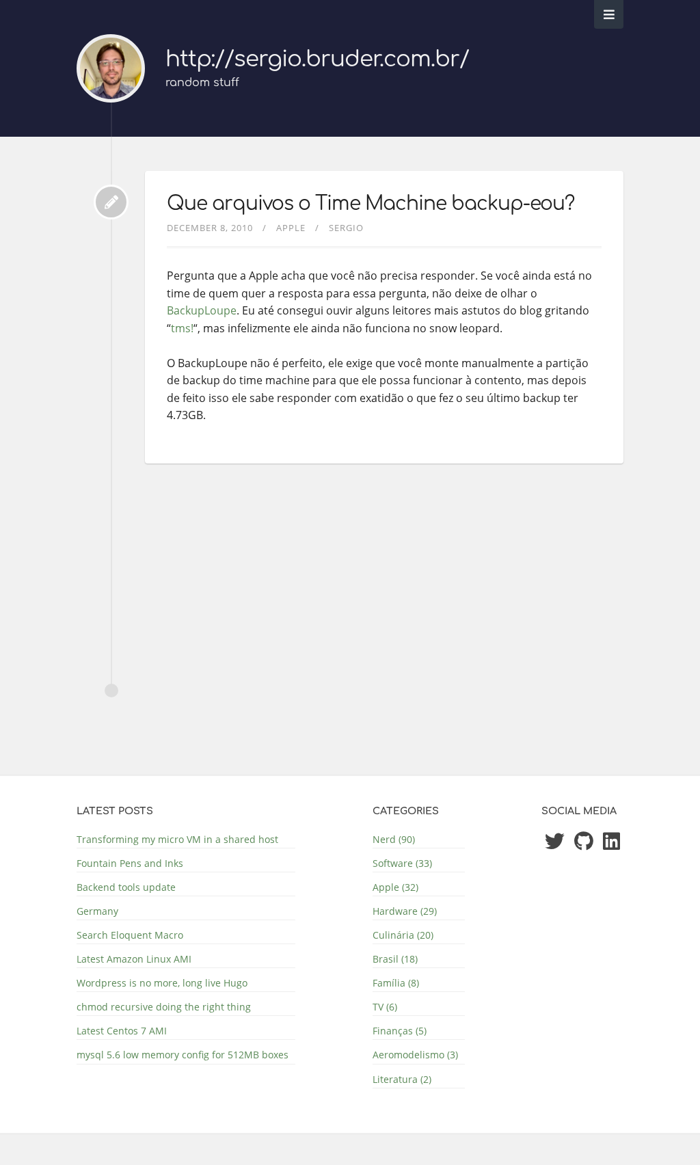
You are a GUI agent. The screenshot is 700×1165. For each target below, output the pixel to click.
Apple (291, 228)
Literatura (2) (402, 1079)
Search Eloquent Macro (130, 934)
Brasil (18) (395, 958)
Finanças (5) (400, 1030)
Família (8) (396, 982)
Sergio (346, 228)
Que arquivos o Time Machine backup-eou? (370, 204)
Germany (97, 911)
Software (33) (402, 863)
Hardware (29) (405, 911)
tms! (182, 328)
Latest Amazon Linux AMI (134, 958)
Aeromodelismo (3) (415, 1054)
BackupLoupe (202, 310)
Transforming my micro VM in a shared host (177, 839)
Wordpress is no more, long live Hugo (162, 982)
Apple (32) (395, 887)
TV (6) (385, 1006)
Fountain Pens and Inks (130, 863)
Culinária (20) (403, 934)
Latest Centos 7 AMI (122, 1030)
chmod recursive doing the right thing (164, 1006)
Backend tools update (126, 887)
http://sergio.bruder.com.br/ (317, 59)
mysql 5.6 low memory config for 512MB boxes (182, 1054)
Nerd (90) (394, 839)
